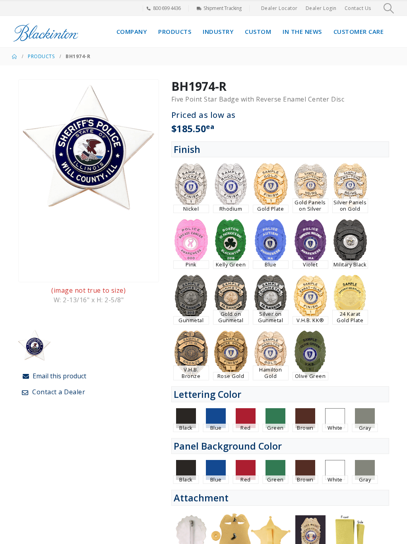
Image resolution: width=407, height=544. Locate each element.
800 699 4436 (167, 8)
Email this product (58, 376)
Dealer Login (321, 8)
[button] (389, 8)
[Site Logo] (45, 31)
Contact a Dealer (58, 391)
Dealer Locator (279, 8)
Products (174, 31)
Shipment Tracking (223, 8)
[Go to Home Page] (14, 56)
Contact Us (358, 8)
